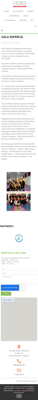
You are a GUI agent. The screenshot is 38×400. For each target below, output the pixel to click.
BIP (32, 20)
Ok (19, 396)
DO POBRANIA (10, 20)
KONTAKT (23, 20)
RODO (26, 16)
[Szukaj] (35, 26)
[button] (2, 239)
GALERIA (30, 11)
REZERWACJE (15, 16)
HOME (6, 11)
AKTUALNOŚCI (18, 11)
